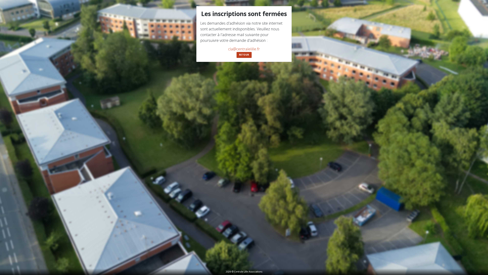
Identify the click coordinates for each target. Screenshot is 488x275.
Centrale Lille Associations (248, 271)
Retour (244, 54)
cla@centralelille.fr (244, 49)
